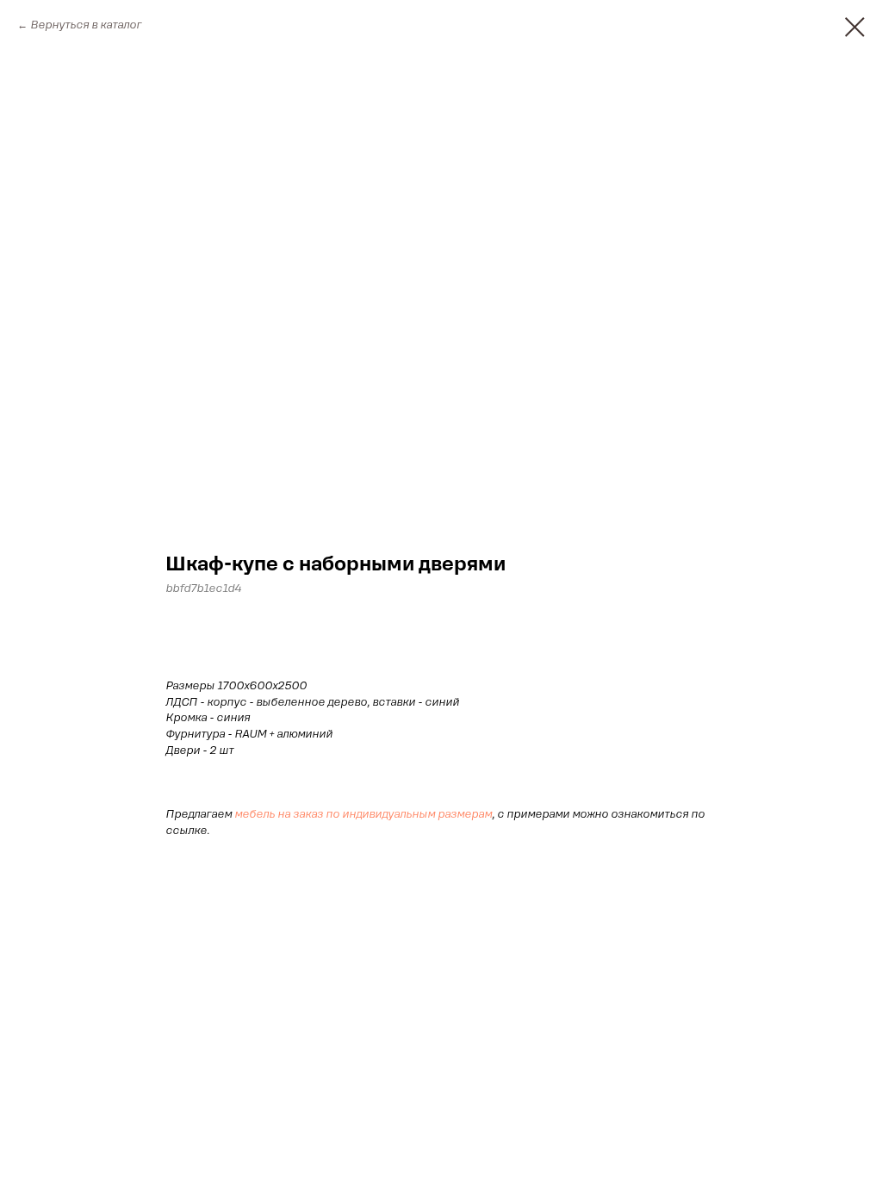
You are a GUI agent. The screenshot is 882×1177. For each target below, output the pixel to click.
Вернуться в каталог (85, 25)
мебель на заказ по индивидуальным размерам (363, 814)
